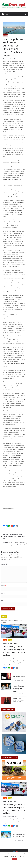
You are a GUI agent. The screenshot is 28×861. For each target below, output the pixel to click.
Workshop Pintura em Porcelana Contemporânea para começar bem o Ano (14, 536)
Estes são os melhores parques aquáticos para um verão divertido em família (19, 835)
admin (16, 58)
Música (10, 640)
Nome (3, 585)
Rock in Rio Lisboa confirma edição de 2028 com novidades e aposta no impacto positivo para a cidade (14, 649)
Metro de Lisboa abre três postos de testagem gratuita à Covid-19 (14, 544)
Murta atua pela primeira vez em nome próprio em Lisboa (18, 700)
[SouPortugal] (3, 14)
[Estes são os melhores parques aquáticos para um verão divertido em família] (6, 836)
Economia (5, 35)
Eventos (5, 640)
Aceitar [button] (14, 859)
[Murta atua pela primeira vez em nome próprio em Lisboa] (6, 701)
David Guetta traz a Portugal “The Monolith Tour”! (19, 676)
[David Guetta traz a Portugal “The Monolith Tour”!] (6, 677)
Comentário (5, 564)
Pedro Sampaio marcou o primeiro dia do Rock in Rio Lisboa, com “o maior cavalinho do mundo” (19, 688)
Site (2, 600)
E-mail (3, 593)
